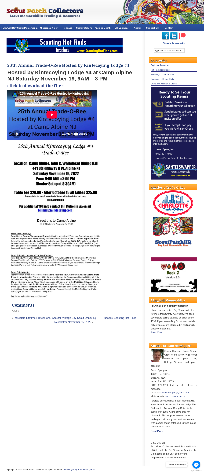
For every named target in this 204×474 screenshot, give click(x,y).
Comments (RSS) (86, 469)
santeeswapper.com (175, 396)
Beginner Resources (160, 65)
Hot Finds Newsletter (160, 70)
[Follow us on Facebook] (165, 38)
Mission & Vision (49, 28)
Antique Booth (103, 28)
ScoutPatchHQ (84, 28)
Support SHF (153, 28)
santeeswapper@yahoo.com (174, 392)
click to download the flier (35, 85)
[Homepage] (46, 13)
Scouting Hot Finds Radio (162, 79)
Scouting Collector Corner (162, 74)
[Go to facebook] (196, 465)
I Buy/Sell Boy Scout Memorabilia (19, 28)
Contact (169, 28)
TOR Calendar (120, 28)
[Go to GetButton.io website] (196, 471)
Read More (156, 332)
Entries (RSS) (70, 469)
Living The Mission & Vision (164, 84)
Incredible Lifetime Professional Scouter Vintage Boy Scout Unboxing (55, 317)
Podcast (67, 28)
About (137, 28)
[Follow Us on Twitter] (174, 38)
